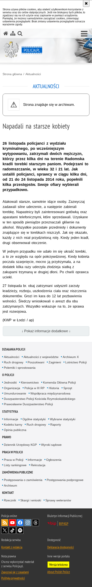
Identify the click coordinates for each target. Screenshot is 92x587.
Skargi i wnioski (30, 500)
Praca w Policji (12, 452)
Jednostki (10, 382)
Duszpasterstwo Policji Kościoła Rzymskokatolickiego (39, 398)
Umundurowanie (15, 393)
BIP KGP (63, 523)
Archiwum (10, 485)
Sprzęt (67, 388)
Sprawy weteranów (58, 500)
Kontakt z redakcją (11, 547)
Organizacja (12, 388)
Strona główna (12, 74)
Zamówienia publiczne (17, 472)
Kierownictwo (30, 382)
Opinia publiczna (15, 430)
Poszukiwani (36, 362)
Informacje (11, 419)
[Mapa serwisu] (12, 33)
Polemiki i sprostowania (20, 367)
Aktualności (33, 74)
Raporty (55, 424)
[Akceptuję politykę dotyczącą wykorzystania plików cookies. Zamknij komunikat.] (86, 3)
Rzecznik (10, 500)
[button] (84, 33)
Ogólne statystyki (34, 419)
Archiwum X (71, 357)
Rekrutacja (38, 465)
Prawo (6, 437)
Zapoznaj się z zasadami (15, 572)
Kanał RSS (4, 522)
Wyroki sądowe (51, 444)
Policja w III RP (34, 388)
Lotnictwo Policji (76, 362)
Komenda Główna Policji (59, 382)
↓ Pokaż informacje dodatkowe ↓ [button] (46, 331)
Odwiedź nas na (12, 522)
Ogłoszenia (53, 459)
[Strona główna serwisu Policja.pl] (5, 33)
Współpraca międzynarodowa (50, 393)
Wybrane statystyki (62, 419)
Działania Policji (13, 349)
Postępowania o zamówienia (23, 480)
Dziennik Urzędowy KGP (20, 444)
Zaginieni (55, 362)
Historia (54, 388)
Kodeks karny (13, 424)
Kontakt (8, 492)
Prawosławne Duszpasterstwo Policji (28, 404)
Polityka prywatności (13, 578)
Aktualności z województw (41, 357)
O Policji (8, 375)
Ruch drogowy (13, 362)
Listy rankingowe (15, 465)
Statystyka (10, 411)
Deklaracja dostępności (60, 547)
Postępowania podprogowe (65, 480)
